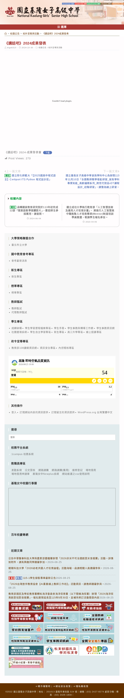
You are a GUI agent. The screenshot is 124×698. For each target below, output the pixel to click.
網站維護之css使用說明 (76, 474)
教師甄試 (16, 308)
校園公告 (43, 48)
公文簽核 (30, 470)
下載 (47, 152)
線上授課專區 (94, 332)
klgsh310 (11, 48)
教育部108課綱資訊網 (24, 348)
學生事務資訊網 (105, 328)
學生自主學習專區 (40, 332)
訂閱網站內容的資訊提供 (34, 412)
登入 (14, 412)
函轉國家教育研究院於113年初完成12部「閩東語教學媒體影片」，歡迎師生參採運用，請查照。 (34, 210)
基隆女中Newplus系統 (46, 474)
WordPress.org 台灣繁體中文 (95, 412)
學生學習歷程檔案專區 (38, 328)
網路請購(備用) (60, 470)
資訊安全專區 (47, 348)
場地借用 (91, 470)
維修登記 (77, 470)
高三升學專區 (75, 332)
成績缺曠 (16, 328)
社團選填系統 (19, 332)
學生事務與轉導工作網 (80, 328)
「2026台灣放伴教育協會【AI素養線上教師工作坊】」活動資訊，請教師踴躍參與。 (56, 584)
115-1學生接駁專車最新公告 (32, 578)
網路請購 (43, 470)
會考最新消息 (19, 260)
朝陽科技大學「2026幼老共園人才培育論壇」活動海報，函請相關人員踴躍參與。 (55, 568)
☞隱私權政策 (80, 686)
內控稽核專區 (66, 348)
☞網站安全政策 (62, 686)
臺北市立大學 (19, 245)
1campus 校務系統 (22, 454)
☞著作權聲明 (43, 686)
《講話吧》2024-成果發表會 (23, 152)
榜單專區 (16, 292)
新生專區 (16, 276)
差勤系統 (16, 470)
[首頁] (6, 33)
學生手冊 (59, 328)
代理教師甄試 (19, 312)
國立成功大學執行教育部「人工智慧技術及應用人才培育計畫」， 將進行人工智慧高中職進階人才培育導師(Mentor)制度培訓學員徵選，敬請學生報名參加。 (89, 212)
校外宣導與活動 (55, 48)
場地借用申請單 (20, 474)
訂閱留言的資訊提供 (63, 412)
